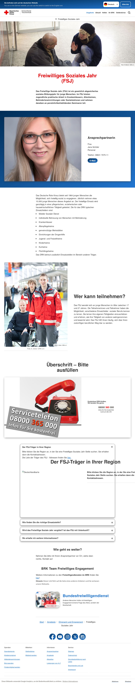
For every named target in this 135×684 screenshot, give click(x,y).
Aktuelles (50, 659)
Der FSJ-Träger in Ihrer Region (36, 447)
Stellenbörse (121, 12)
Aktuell (98, 12)
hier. (69, 457)
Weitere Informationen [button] (70, 681)
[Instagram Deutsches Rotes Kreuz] (67, 637)
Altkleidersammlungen (12, 659)
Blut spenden (9, 663)
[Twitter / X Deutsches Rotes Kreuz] (75, 637)
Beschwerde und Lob (75, 665)
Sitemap (71, 651)
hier (37, 577)
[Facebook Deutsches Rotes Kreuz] (52, 637)
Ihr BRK (112, 12)
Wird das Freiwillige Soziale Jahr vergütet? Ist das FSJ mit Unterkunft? (55, 530)
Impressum (72, 669)
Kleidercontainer (10, 655)
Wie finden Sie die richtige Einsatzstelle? (41, 522)
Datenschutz (72, 655)
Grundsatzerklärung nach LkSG (77, 660)
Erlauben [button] (128, 681)
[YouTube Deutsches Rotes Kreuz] (60, 637)
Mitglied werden (31, 655)
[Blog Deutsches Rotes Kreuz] (82, 637)
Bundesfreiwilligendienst (86, 595)
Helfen (104, 12)
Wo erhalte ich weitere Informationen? (40, 538)
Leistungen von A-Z (54, 663)
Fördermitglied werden (12, 667)
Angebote (90, 12)
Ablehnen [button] (115, 681)
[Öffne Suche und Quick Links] (129, 12)
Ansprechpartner (53, 651)
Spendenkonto (9, 651)
